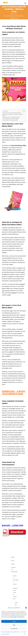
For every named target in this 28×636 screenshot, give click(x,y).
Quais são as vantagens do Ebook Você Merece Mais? (13, 115)
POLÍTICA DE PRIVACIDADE (14, 569)
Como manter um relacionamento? (10, 120)
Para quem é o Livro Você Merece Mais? (11, 117)
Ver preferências (14, 628)
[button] (26, 607)
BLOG (12, 560)
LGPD (22, 631)
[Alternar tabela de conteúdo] (23, 111)
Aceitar (14, 621)
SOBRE (12, 564)
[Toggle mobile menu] (25, 3)
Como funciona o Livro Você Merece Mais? (12, 112)
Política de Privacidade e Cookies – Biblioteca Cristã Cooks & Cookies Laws (14, 587)
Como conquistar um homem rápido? (11, 118)
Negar (14, 625)
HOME (12, 557)
